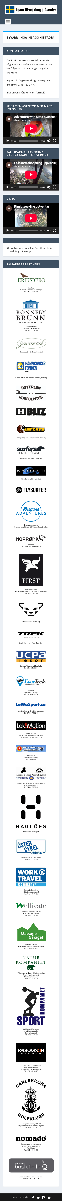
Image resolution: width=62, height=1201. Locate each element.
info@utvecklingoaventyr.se (33, 80)
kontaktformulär (36, 92)
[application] (31, 128)
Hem (14, 1197)
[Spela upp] (7, 141)
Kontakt (23, 1197)
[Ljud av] (49, 141)
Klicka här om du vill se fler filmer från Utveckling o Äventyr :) (30, 249)
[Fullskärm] (54, 141)
